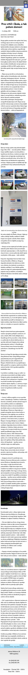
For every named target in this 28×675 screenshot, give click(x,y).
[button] (26, 6)
